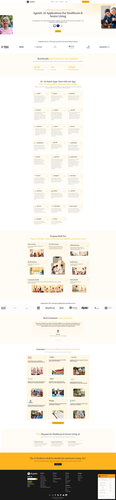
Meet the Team (80, 477)
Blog (66, 488)
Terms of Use (60, 498)
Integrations (55, 476)
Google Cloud (67, 481)
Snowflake (67, 476)
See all (66, 483)
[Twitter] (29, 476)
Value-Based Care (43, 485)
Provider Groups (43, 479)
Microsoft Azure (68, 480)
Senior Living (42, 476)
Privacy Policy (56, 498)
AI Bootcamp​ (55, 481)
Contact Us (80, 476)
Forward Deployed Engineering (45, 487)
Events (54, 480)
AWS (66, 479)
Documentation (67, 491)
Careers (79, 480)
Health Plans (42, 484)
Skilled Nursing (42, 477)
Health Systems (42, 483)
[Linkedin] (28, 476)
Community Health (43, 480)
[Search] (36, 479)
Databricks (67, 477)
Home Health (42, 481)
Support (79, 479)
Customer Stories (68, 487)
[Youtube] (31, 476)
